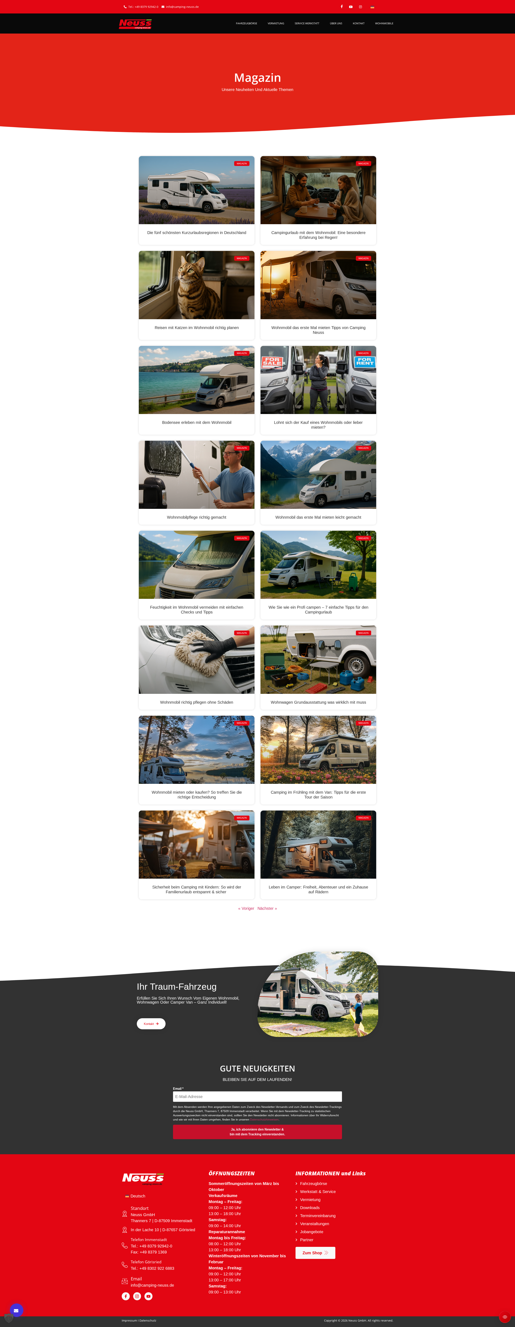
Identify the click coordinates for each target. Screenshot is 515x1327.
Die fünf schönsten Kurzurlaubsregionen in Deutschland (196, 232)
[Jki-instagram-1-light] (137, 1296)
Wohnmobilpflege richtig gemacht (196, 517)
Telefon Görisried (146, 1262)
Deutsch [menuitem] (138, 1196)
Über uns (336, 23)
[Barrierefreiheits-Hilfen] (505, 1317)
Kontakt (359, 23)
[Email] (125, 1281)
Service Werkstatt (307, 23)
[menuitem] (372, 7)
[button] (9, 1318)
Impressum (129, 1320)
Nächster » (267, 908)
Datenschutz (147, 1320)
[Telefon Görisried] (125, 1265)
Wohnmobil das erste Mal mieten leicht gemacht (318, 517)
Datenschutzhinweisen (264, 1119)
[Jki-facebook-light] (126, 1296)
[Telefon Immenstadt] (125, 1245)
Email (178, 1088)
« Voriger (246, 908)
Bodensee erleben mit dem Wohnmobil (196, 422)
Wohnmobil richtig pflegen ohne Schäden (196, 702)
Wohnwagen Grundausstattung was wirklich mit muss (318, 702)
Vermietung (276, 23)
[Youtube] (148, 1296)
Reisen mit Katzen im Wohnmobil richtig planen (197, 327)
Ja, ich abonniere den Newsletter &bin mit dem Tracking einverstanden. (257, 1132)
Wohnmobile (384, 23)
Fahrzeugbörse (246, 23)
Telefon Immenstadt (149, 1239)
